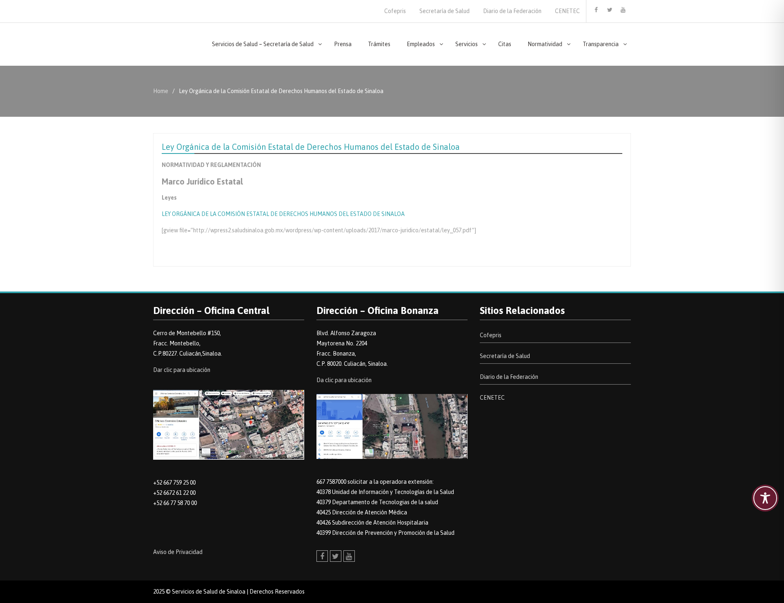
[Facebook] (596, 10)
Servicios (466, 44)
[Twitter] (609, 10)
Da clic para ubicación (344, 380)
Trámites (379, 44)
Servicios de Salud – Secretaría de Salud (263, 44)
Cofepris (395, 11)
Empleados (421, 44)
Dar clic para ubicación (181, 370)
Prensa (343, 44)
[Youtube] (623, 10)
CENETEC (567, 11)
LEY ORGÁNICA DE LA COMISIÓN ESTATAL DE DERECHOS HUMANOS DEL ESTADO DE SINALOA (283, 214)
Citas (504, 44)
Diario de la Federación (512, 11)
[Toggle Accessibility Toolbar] (765, 498)
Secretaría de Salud (444, 11)
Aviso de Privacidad (178, 552)
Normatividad (545, 44)
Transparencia (601, 44)
